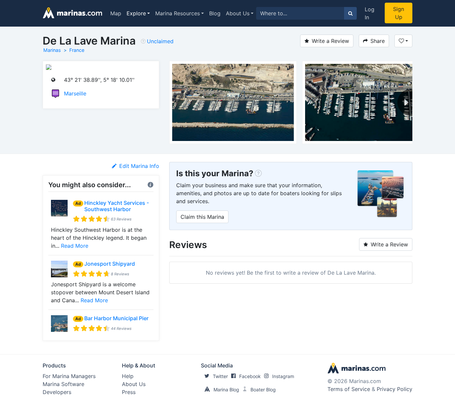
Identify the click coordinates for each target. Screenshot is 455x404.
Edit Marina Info (139, 166)
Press (129, 392)
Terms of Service (348, 389)
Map (115, 13)
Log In (369, 13)
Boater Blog (263, 389)
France (76, 50)
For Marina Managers (69, 376)
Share (377, 41)
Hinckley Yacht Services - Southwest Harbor (116, 206)
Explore (136, 13)
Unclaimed (160, 41)
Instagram (283, 376)
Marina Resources (177, 13)
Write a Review (330, 41)
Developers (57, 392)
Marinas (52, 50)
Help (128, 376)
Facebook (250, 376)
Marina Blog (226, 389)
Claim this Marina (202, 216)
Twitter (220, 376)
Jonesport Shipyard (109, 263)
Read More (74, 245)
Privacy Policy (394, 389)
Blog (215, 13)
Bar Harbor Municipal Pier (116, 318)
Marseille (75, 93)
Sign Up (398, 13)
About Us (237, 13)
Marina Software (63, 384)
